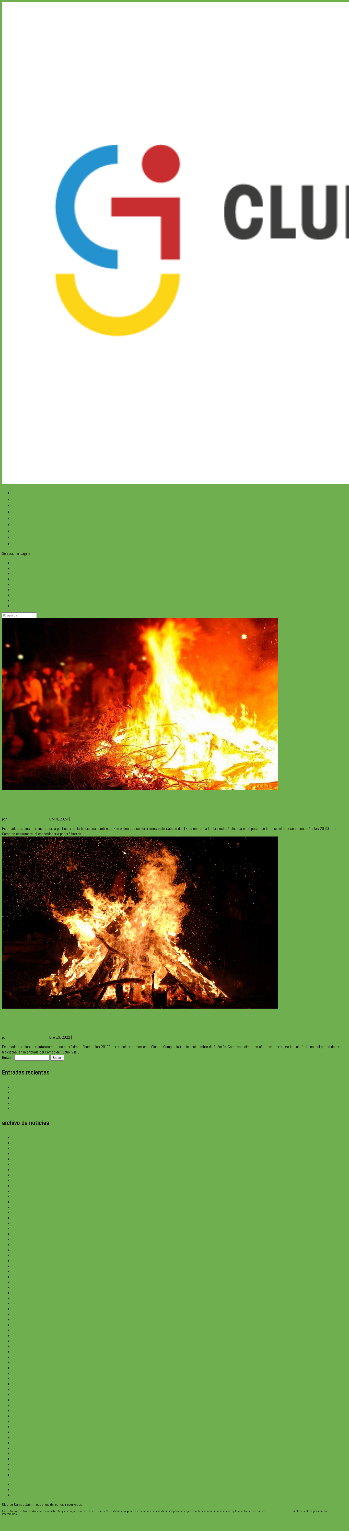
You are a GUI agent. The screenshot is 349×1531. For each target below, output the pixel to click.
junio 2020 (20, 1437)
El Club (18, 499)
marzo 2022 (21, 1325)
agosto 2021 (22, 1362)
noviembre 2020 (24, 1410)
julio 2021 (19, 1367)
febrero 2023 (22, 1266)
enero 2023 (21, 1271)
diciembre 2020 (24, 1405)
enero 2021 (21, 1400)
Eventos (77, 819)
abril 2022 (20, 1319)
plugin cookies (26, 1514)
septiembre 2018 (25, 1474)
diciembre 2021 (24, 1341)
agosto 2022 (22, 1298)
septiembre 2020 (25, 1421)
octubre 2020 (22, 1416)
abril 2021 (20, 1383)
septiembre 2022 (25, 1292)
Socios (18, 537)
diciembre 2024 (24, 1153)
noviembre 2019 (24, 1458)
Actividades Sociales (88, 1037)
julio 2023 (19, 1239)
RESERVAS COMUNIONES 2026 (35, 1097)
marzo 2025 (21, 1137)
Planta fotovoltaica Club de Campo (38, 1108)
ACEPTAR (9, 1521)
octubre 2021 (22, 1351)
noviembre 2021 (24, 1346)
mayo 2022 (20, 1314)
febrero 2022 (22, 1330)
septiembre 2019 (25, 1464)
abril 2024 (20, 1191)
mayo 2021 (20, 1378)
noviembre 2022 (24, 1282)
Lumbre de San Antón (36, 1022)
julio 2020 (19, 1432)
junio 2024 (20, 1180)
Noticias (19, 518)
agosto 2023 (22, 1234)
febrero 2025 (22, 1143)
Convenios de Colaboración (35, 524)
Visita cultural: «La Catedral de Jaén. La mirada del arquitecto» (60, 1092)
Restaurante (23, 511)
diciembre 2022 (24, 1276)
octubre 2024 (22, 1164)
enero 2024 (21, 1207)
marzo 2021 (21, 1389)
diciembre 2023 (24, 1212)
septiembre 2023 (25, 1228)
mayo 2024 (20, 1185)
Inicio (17, 492)
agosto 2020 (22, 1426)
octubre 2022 (22, 1287)
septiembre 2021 (25, 1357)
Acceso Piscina (25, 543)
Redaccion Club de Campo (27, 819)
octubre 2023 (22, 1223)
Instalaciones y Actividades (36, 505)
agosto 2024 (22, 1175)
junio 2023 (20, 1244)
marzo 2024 (21, 1196)
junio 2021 (20, 1373)
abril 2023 (20, 1255)
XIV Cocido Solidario (27, 1087)
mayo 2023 (20, 1250)
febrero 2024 (22, 1201)
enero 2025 (21, 1148)
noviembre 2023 (24, 1217)
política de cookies (278, 1511)
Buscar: (8, 1057)
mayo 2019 (20, 1469)
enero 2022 (21, 1335)
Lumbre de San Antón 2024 (45, 803)
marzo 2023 (21, 1260)
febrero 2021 (22, 1394)
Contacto (20, 531)
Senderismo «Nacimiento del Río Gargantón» (46, 1103)
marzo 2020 (21, 1448)
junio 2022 (20, 1308)
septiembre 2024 (25, 1169)
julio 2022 (19, 1303)
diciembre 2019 (24, 1453)
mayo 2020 (20, 1442)
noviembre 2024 (24, 1159)
